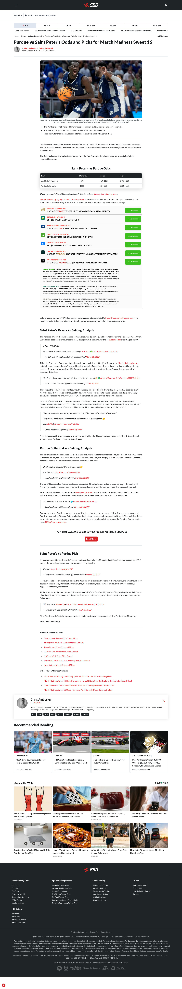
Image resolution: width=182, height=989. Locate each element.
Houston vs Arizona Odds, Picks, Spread (61, 651)
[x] (163, 700)
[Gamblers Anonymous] (105, 968)
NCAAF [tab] (92, 25)
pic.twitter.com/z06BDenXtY (85, 501)
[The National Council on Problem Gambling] (118, 968)
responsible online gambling (75, 951)
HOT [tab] (25, 26)
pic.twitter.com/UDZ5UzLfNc (105, 351)
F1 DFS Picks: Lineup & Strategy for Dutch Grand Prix (109, 761)
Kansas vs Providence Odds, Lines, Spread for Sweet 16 (67, 660)
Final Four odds (114, 339)
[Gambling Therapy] (75, 968)
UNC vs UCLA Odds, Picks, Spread (58, 656)
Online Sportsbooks (100, 885)
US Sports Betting (99, 888)
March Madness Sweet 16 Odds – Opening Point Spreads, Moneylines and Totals (78, 690)
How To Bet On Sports (141, 891)
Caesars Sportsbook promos (105, 194)
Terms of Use (95, 932)
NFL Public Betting (19, 919)
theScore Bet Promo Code (62, 888)
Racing (59, 756)
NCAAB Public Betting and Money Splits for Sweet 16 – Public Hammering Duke (78, 676)
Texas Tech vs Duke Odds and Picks (59, 647)
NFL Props (16, 916)
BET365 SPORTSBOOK (56, 217)
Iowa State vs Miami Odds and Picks (59, 665)
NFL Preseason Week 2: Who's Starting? (50, 30)
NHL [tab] (136, 25)
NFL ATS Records (18, 922)
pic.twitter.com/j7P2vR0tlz (92, 604)
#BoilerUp (60, 604)
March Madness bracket (128, 363)
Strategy (136, 894)
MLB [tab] (48, 25)
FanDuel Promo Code (60, 897)
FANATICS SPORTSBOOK (56, 260)
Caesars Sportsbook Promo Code (65, 900)
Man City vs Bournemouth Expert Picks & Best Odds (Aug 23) (30, 761)
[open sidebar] (16, 5)
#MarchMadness (107, 378)
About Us (15, 885)
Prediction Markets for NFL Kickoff (101, 30)
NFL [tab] (70, 25)
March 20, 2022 (92, 357)
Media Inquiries (18, 903)
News (23, 36)
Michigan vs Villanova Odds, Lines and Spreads (64, 642)
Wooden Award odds (84, 492)
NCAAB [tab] (158, 25)
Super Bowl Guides (140, 885)
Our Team (15, 891)
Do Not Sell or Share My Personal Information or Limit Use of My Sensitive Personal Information (91, 962)
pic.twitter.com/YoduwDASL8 (67, 472)
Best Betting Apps (99, 897)
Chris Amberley (30, 48)
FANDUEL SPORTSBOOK (56, 243)
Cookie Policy (106, 932)
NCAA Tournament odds (55, 522)
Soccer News (22, 756)
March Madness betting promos (119, 318)
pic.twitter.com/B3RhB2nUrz (127, 378)
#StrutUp (86, 351)
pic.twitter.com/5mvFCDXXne (66, 424)
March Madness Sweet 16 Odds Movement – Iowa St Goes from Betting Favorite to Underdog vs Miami (88, 681)
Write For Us (17, 900)
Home (16, 36)
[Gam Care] (66, 968)
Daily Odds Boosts (22, 30)
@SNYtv (49, 424)
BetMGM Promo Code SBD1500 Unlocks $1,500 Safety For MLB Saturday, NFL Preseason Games (146, 763)
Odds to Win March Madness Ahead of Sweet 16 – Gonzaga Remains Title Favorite (79, 685)
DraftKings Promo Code (61, 894)
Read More (91, 539)
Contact (15, 888)
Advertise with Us (18, 894)
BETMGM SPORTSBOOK (56, 208)
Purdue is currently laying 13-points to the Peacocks (62, 199)
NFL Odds (15, 913)
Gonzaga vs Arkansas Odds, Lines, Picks (61, 638)
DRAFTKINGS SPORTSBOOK (58, 234)
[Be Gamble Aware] (91, 968)
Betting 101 (137, 888)
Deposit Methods (99, 900)
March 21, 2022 (82, 507)
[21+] (59, 968)
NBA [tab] (114, 25)
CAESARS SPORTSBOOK (56, 251)
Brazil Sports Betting (100, 894)
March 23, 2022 (92, 574)
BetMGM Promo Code (60, 885)
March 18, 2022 (82, 478)
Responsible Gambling (20, 897)
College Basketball (35, 36)
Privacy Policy (83, 932)
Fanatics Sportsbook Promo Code (65, 903)
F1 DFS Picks (76, 30)
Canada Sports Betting (101, 891)
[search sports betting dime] (166, 4)
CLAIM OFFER (133, 210)
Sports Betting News (142, 756)
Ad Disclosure (162, 36)
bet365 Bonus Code (59, 891)
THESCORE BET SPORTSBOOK (59, 225)
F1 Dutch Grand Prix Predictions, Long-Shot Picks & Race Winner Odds (71, 761)
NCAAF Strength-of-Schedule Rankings (136, 30)
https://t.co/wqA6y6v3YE (61, 569)
